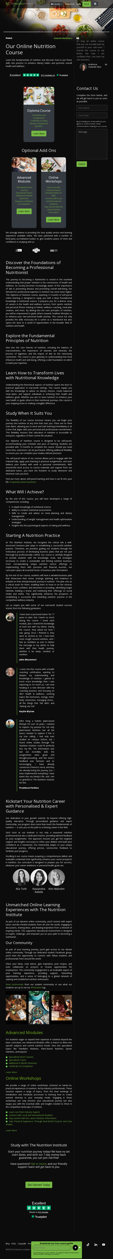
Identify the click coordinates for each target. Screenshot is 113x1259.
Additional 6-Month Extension (24, 197)
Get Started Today (39, 1185)
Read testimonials (14, 984)
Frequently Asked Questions (23, 482)
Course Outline (62, 38)
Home (9, 38)
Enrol (86, 4)
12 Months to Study (38, 121)
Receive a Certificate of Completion (24, 202)
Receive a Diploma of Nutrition (39, 125)
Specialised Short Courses (24, 188)
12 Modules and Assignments (39, 116)
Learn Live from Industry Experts (24, 1112)
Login (78, 4)
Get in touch (38, 1163)
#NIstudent (36, 987)
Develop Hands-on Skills (53, 194)
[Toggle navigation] (95, 4)
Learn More (38, 133)
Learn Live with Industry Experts (53, 188)
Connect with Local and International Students (53, 201)
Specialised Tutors (24, 193)
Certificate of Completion (20, 1066)
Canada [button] (57, 4)
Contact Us (69, 4)
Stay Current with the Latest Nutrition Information (53, 210)
